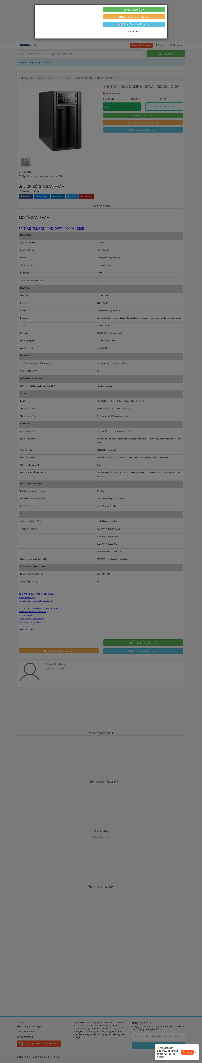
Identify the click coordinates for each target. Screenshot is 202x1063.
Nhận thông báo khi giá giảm (135, 16)
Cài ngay (187, 1052)
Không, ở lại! (134, 31)
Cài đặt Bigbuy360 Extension (135, 24)
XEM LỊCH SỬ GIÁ (135, 9)
